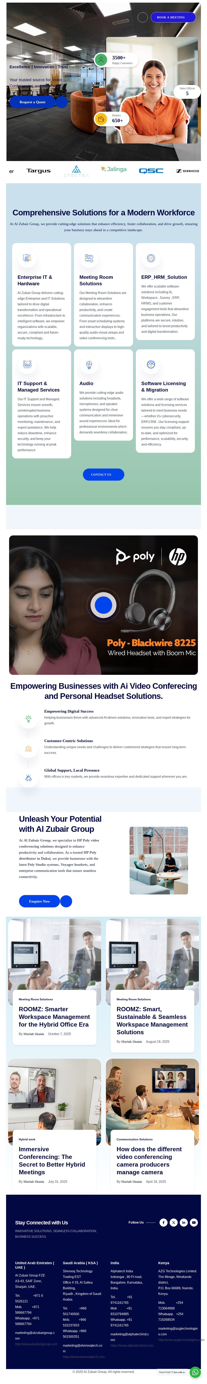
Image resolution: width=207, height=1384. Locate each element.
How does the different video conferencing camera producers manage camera (149, 1160)
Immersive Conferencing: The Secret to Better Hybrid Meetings (52, 1160)
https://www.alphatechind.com (132, 1345)
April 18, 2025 (156, 1181)
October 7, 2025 (59, 1034)
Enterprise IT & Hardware (35, 280)
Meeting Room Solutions (96, 280)
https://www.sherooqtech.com (84, 1357)
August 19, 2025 (157, 1041)
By (31, 1034)
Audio (86, 383)
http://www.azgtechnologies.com (181, 1340)
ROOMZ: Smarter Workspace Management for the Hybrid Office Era (54, 1017)
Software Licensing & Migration (163, 387)
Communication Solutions (135, 1139)
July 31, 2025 (57, 1181)
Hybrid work (27, 1139)
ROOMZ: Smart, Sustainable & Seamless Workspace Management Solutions (152, 1020)
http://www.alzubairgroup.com (36, 1344)
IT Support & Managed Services (39, 387)
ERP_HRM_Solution (164, 277)
